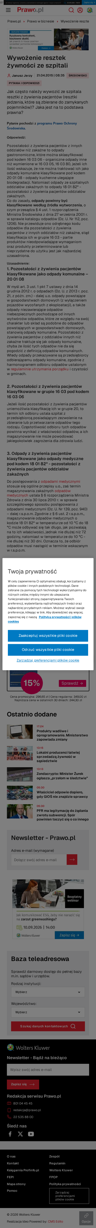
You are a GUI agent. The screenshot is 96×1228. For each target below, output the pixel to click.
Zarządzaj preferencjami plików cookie (48, 660)
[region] (48, 614)
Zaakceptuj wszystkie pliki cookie (48, 635)
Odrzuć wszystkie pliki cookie (48, 649)
